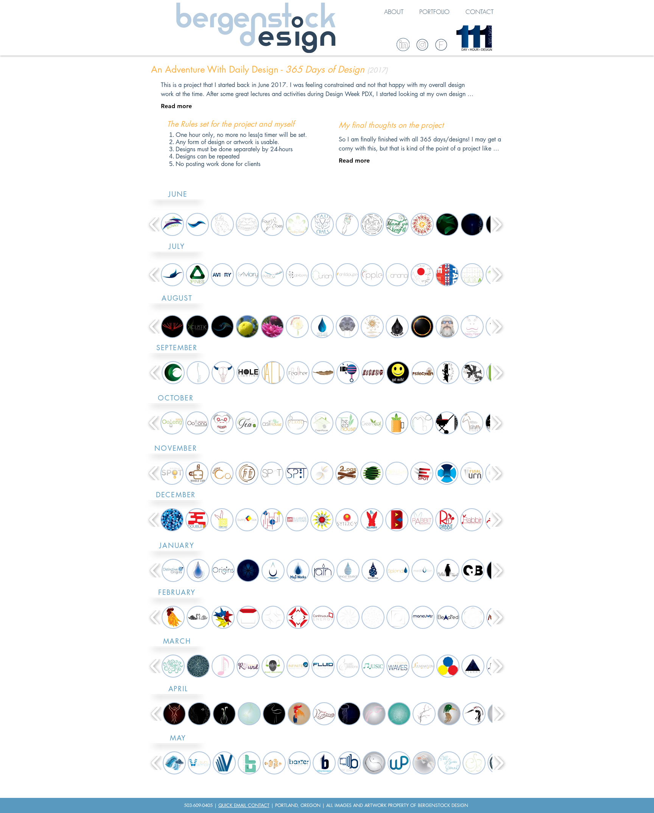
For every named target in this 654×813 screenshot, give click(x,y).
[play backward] (154, 224)
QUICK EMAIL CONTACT (243, 805)
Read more (176, 106)
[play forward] (497, 224)
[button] (172, 224)
